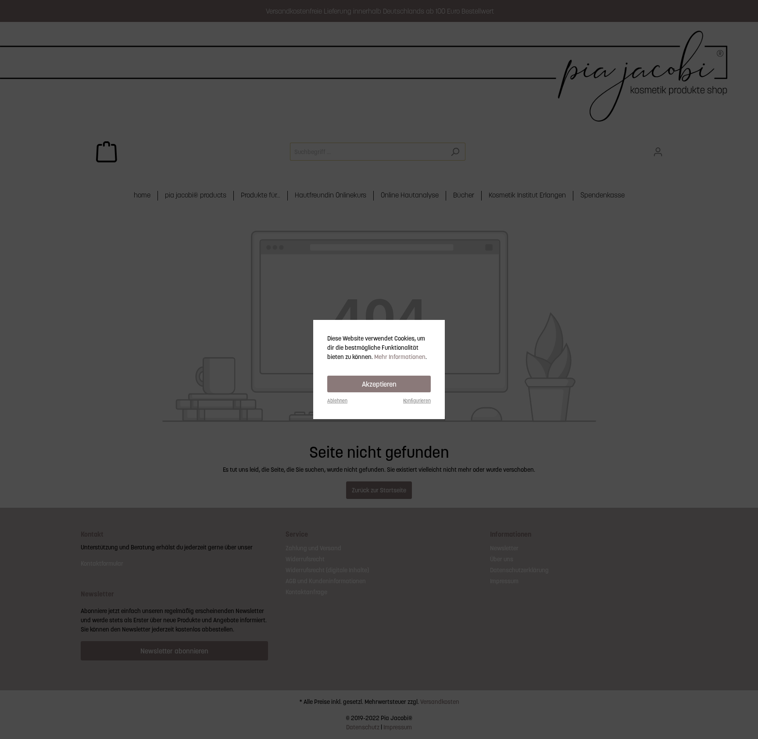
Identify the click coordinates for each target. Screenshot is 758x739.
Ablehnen (337, 401)
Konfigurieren (417, 401)
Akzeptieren (379, 384)
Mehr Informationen (399, 357)
